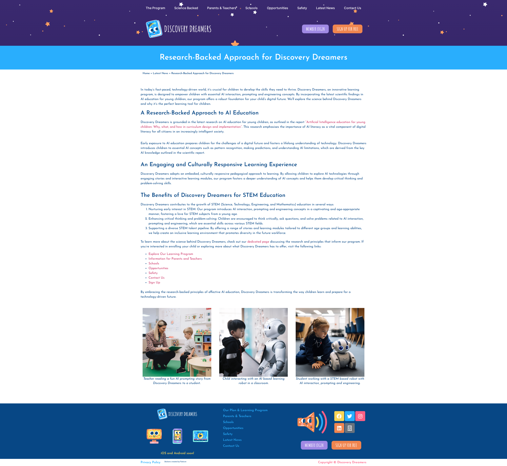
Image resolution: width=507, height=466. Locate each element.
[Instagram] (360, 416)
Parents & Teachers (237, 416)
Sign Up (154, 282)
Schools (154, 263)
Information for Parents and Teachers (175, 258)
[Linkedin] (339, 428)
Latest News (160, 73)
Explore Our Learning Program (171, 254)
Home (146, 73)
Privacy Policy (150, 462)
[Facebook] (339, 416)
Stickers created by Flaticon (175, 462)
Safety (153, 273)
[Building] (350, 428)
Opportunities (158, 268)
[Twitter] (350, 416)
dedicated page (258, 241)
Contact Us (157, 277)
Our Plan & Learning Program (245, 410)
